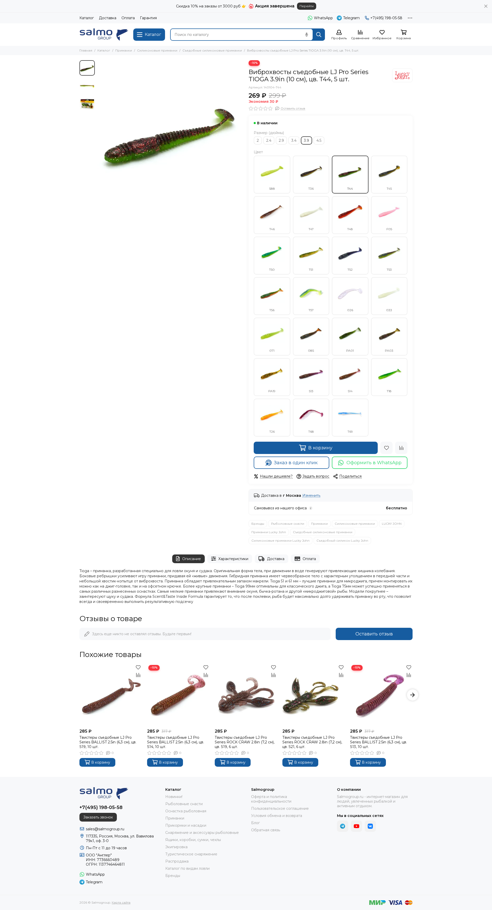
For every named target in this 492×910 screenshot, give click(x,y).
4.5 (318, 140)
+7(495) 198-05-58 (386, 18)
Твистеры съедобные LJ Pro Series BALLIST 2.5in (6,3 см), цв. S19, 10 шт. (107, 742)
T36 (311, 188)
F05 (389, 229)
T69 (350, 431)
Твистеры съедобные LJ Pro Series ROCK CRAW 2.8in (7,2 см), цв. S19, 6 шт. (244, 742)
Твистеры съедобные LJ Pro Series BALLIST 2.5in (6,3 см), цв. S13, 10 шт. (378, 742)
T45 (389, 188)
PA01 (350, 350)
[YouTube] (356, 826)
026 (350, 310)
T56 (271, 310)
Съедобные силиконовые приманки (212, 50)
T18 (389, 391)
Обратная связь (265, 830)
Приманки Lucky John (268, 532)
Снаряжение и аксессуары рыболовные (202, 832)
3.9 (306, 140)
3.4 (293, 140)
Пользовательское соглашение (280, 808)
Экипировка (176, 847)
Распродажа (177, 861)
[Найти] (319, 34)
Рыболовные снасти (287, 523)
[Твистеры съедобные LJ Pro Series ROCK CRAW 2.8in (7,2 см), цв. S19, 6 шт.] (246, 695)
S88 (272, 188)
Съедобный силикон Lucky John (342, 540)
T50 (272, 269)
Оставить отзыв (374, 634)
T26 (272, 431)
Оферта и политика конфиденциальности (271, 799)
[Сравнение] (401, 448)
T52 (350, 269)
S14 (350, 391)
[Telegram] (342, 826)
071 (271, 350)
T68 (311, 431)
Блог (255, 823)
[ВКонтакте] (370, 826)
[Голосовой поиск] (306, 34)
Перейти (307, 6)
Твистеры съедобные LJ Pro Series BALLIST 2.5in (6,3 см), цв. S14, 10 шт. (175, 742)
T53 (389, 269)
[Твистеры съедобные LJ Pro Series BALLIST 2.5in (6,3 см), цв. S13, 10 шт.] (381, 695)
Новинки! (173, 796)
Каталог (86, 18)
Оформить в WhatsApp (374, 463)
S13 (311, 391)
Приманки (123, 50)
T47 (311, 229)
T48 (350, 229)
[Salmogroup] (103, 34)
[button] (100, 133)
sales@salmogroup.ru (105, 829)
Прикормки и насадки (185, 825)
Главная (85, 50)
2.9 (281, 140)
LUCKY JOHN (392, 523)
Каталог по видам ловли (187, 868)
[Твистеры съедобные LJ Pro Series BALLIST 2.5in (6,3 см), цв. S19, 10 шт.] (110, 695)
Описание (191, 559)
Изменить (311, 496)
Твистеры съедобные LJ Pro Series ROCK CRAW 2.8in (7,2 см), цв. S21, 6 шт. (312, 742)
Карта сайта (121, 902)
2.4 (268, 140)
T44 (350, 188)
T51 (311, 269)
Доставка (107, 18)
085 (311, 350)
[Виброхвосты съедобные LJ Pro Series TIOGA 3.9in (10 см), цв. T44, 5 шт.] (170, 133)
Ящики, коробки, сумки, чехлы (193, 839)
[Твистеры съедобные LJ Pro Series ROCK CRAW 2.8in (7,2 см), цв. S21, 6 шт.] (313, 695)
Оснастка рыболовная (185, 811)
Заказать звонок (98, 817)
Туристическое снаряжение (191, 854)
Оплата (128, 18)
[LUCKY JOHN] (402, 75)
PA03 (389, 350)
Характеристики (233, 559)
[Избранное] (386, 448)
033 (389, 310)
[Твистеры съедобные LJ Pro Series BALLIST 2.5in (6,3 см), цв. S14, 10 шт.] (178, 695)
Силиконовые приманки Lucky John (280, 540)
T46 (272, 229)
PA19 (271, 391)
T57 (311, 310)
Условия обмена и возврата (276, 815)
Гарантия (148, 18)
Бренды (257, 523)
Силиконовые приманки (157, 50)
